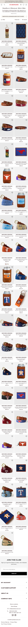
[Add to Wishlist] (12, 23)
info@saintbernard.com (15, 608)
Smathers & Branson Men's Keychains (13, 16)
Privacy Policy (13, 622)
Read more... (14, 13)
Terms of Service (5, 622)
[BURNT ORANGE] (6, 264)
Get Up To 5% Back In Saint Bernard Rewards (14, 2)
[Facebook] (12, 615)
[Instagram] (15, 615)
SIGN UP (14, 573)
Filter (4, 19)
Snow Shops (14, 606)
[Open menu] (1, 5)
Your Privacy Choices (6, 624)
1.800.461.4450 (13, 611)
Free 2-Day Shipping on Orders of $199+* (14, 1)
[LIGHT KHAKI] (8, 264)
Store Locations (14, 604)
